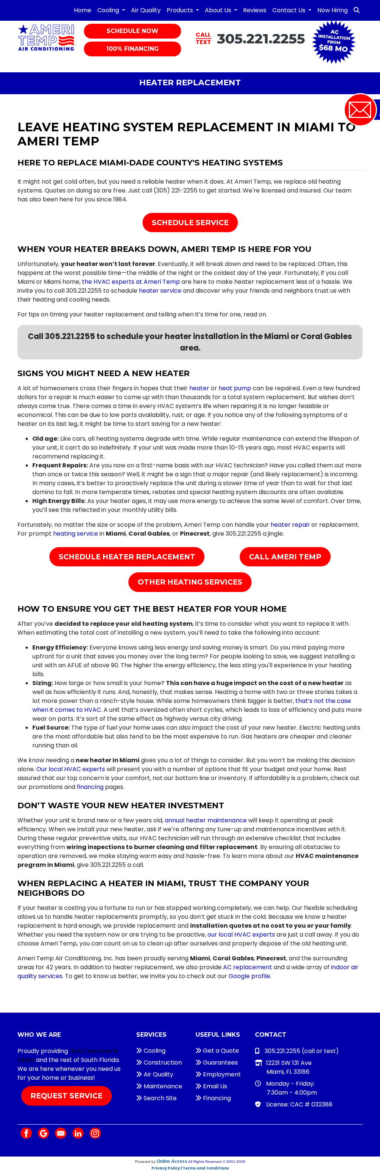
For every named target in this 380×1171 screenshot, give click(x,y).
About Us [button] (219, 10)
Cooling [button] (109, 10)
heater (199, 388)
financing (90, 787)
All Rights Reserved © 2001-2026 (216, 1162)
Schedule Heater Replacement (127, 556)
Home (82, 10)
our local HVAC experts (241, 934)
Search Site (159, 1098)
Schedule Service (190, 222)
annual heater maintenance (206, 820)
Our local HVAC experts (70, 769)
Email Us (214, 1086)
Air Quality (146, 10)
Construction (162, 1062)
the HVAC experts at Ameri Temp (131, 281)
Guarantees (220, 1062)
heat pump (235, 388)
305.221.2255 (261, 38)
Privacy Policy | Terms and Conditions (190, 1168)
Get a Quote (220, 1050)
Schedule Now (132, 30)
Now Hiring (332, 10)
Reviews (254, 10)
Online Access (172, 1161)
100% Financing (132, 48)
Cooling (154, 1050)
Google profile (249, 976)
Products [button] (180, 10)
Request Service (66, 1095)
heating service (75, 533)
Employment (221, 1074)
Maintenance (162, 1086)
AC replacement (247, 967)
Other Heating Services (190, 582)
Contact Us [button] (289, 10)
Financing (216, 1098)
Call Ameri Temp (285, 556)
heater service (160, 290)
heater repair (290, 524)
